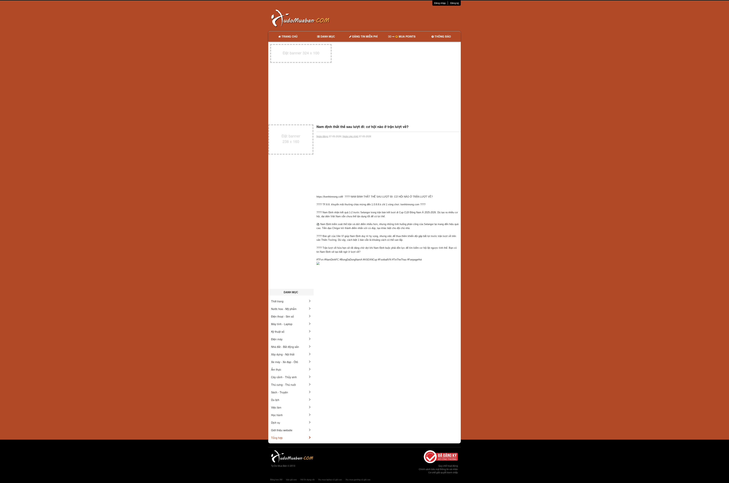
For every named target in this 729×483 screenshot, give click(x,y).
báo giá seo (291, 479)
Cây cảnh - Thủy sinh (284, 377)
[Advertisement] (405, 18)
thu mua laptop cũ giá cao (330, 479)
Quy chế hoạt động (448, 465)
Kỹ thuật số (277, 331)
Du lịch (275, 400)
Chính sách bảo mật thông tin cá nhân (438, 469)
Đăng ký (454, 3)
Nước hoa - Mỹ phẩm (284, 309)
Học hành (277, 415)
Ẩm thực (276, 369)
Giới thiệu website (281, 430)
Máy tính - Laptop (281, 324)
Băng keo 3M (276, 479)
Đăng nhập (440, 3)
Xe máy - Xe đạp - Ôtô (284, 362)
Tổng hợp (277, 438)
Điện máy (276, 339)
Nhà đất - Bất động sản (285, 347)
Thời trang (277, 301)
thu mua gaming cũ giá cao (358, 479)
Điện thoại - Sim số (282, 316)
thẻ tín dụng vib (308, 479)
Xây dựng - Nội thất (282, 354)
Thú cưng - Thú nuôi (283, 385)
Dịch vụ (275, 422)
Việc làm (276, 407)
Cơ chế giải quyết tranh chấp (443, 472)
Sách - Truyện (279, 392)
